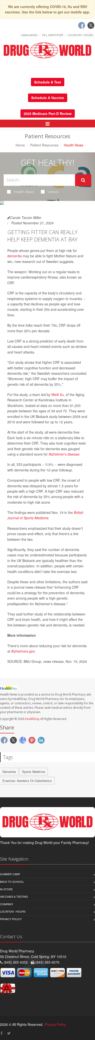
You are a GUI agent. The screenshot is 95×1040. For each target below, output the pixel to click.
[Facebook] (81, 25)
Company (6, 904)
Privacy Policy (11, 919)
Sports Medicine (33, 771)
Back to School (12, 882)
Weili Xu (57, 394)
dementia (14, 255)
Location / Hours (80, 35)
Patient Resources (44, 145)
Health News (24, 191)
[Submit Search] (83, 180)
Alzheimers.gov (23, 651)
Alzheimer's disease (64, 454)
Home (20, 145)
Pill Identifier (52, 35)
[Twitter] (90, 25)
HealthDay (32, 719)
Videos (53, 191)
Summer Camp (10, 874)
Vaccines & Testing (14, 896)
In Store (6, 889)
